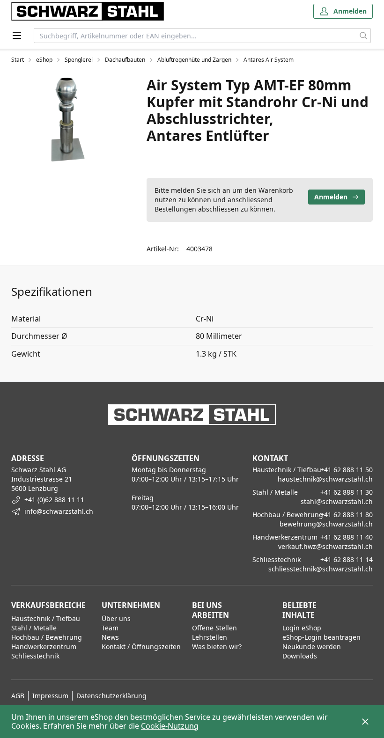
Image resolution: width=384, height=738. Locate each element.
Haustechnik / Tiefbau (45, 618)
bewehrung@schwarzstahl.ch (326, 523)
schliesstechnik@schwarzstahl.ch (320, 568)
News (110, 637)
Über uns (116, 618)
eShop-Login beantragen (321, 637)
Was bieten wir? (217, 646)
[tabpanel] (67, 119)
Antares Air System (269, 60)
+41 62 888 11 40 (346, 537)
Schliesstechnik (35, 655)
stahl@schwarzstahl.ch (337, 501)
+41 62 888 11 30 (346, 492)
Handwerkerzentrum (43, 646)
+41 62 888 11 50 (346, 469)
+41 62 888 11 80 (346, 514)
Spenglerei (79, 60)
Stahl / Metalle (34, 627)
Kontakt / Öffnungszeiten (141, 646)
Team (110, 627)
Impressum (50, 695)
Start (17, 60)
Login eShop (301, 627)
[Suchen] (363, 35)
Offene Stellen (214, 627)
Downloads (299, 655)
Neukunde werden (311, 646)
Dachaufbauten (125, 60)
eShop (44, 60)
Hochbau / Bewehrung (46, 637)
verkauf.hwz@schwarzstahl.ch (325, 546)
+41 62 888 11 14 (346, 559)
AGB (17, 695)
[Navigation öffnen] (17, 35)
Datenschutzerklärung (111, 695)
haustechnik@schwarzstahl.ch (325, 479)
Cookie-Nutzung (170, 726)
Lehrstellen (209, 637)
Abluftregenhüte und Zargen (194, 60)
